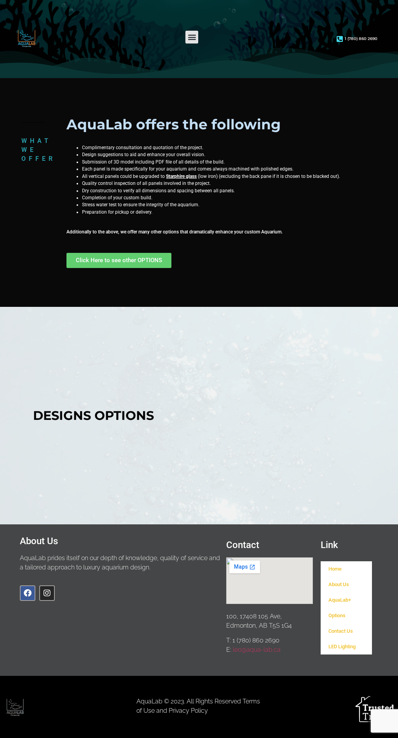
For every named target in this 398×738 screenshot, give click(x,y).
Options (337, 615)
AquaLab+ (339, 600)
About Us (338, 584)
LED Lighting (342, 646)
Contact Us (340, 631)
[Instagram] (47, 593)
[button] (191, 37)
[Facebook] (27, 593)
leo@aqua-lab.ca (257, 649)
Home (335, 569)
